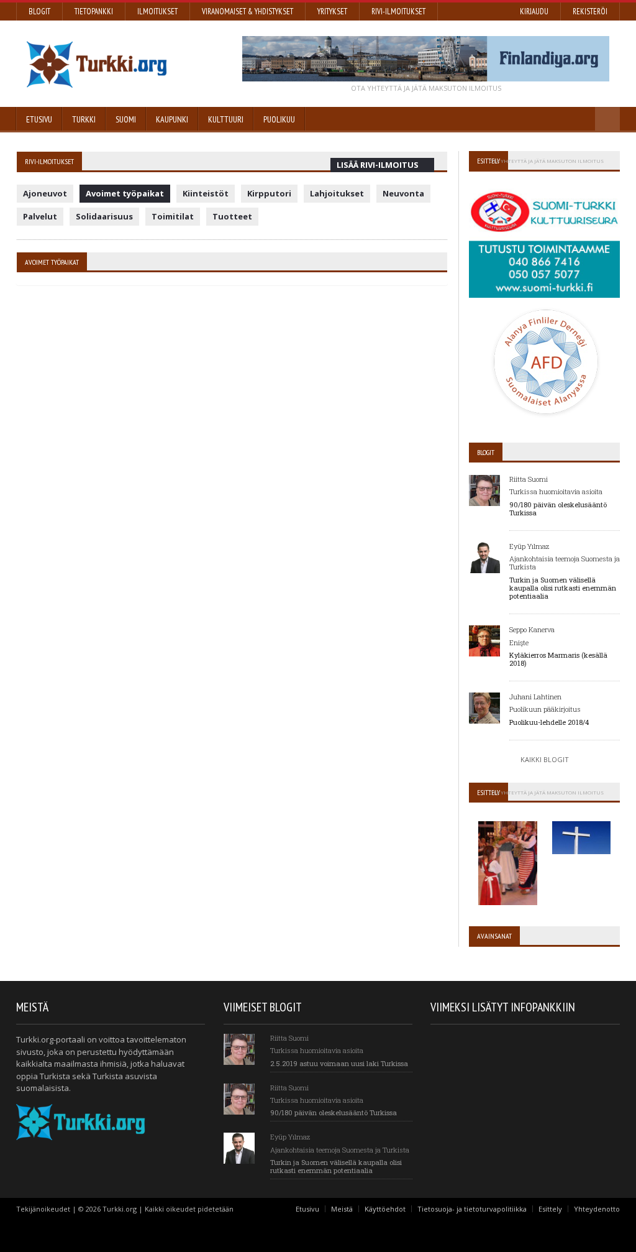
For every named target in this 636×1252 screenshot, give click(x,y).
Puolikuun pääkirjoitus (545, 709)
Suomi (126, 119)
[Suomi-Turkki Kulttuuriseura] (544, 188)
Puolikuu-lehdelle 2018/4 (549, 722)
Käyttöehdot (385, 1208)
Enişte (519, 642)
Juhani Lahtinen (535, 696)
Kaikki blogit (544, 759)
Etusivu (307, 1208)
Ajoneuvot (45, 193)
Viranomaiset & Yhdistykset (247, 11)
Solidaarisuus (104, 216)
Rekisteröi (590, 11)
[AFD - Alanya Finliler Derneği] (545, 310)
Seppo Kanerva (532, 629)
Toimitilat (173, 216)
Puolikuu (279, 119)
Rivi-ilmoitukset (398, 11)
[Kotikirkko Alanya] (581, 819)
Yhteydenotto (597, 1208)
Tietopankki (94, 11)
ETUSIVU (39, 119)
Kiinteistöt (206, 193)
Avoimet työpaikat (125, 193)
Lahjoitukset (337, 193)
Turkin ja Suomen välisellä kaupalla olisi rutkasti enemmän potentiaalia (562, 588)
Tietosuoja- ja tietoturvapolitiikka (472, 1208)
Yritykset (332, 11)
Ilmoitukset (157, 11)
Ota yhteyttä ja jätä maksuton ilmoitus (426, 88)
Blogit (39, 11)
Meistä (342, 1208)
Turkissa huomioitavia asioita (555, 491)
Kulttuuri (225, 119)
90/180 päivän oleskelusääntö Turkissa (558, 508)
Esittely (550, 1208)
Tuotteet (232, 216)
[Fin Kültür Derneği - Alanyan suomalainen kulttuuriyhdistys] (509, 819)
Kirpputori (269, 193)
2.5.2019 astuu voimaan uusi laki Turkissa (339, 1063)
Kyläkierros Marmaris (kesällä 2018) (558, 659)
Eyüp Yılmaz (529, 546)
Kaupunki (172, 119)
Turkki (84, 119)
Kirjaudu (534, 11)
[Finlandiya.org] (425, 58)
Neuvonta (403, 193)
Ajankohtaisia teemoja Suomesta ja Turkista (564, 562)
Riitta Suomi (528, 479)
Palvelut (40, 216)
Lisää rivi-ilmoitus (378, 164)
